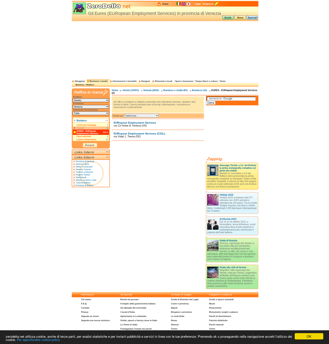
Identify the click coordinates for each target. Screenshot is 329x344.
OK (309, 336)
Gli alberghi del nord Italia (133, 308)
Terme (212, 329)
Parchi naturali (216, 324)
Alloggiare (80, 81)
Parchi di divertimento (220, 316)
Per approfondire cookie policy (38, 339)
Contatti (85, 308)
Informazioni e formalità (125, 81)
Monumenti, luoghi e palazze (223, 312)
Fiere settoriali (84, 136)
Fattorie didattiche (218, 320)
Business (80, 85)
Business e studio (99, 81)
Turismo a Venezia (84, 172)
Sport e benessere (184, 81)
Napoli (174, 308)
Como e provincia (180, 303)
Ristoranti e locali (163, 81)
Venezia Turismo (83, 169)
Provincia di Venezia (85, 161)
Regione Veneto (83, 175)
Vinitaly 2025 (226, 195)
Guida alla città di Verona (233, 267)
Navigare (145, 81)
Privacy (84, 312)
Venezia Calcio (82, 164)
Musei (212, 303)
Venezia (175, 324)
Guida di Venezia (228, 240)
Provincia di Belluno (84, 185)
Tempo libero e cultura (206, 81)
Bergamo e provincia (181, 312)
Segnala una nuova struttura (95, 320)
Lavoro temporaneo (86, 139)
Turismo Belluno (83, 183)
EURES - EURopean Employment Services (87, 132)
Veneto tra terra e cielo (86, 180)
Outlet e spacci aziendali (221, 299)
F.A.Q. (84, 303)
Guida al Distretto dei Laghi (185, 299)
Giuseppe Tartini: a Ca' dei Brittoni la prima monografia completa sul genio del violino (238, 168)
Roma (174, 320)
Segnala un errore (90, 316)
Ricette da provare (129, 299)
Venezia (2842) (151, 90)
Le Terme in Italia (128, 324)
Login (198, 4)
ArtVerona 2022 (228, 219)
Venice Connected (84, 167)
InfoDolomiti (81, 177)
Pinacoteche (215, 308)
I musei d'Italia (127, 312)
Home (165, 4)
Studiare (90, 85)
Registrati (208, 4)
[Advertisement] (165, 49)
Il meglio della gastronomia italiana (137, 303)
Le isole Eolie (177, 316)
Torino (174, 329)
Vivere (223, 81)
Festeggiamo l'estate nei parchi (136, 329)
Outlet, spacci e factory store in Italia (138, 320)
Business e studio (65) (175, 90)
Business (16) (199, 90)
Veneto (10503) (131, 90)
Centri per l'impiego (86, 125)
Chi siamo (86, 299)
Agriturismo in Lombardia (133, 316)
